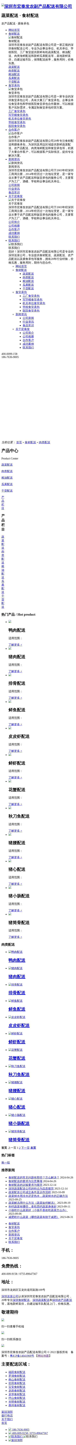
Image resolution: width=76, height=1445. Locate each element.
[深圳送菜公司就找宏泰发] (38, 6)
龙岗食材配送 (16, 1390)
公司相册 (28, 336)
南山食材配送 (16, 1379)
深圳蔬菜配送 (41, 1300)
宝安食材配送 (16, 1386)
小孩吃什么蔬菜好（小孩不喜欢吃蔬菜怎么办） (38, 1210)
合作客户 (28, 340)
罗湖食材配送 (16, 1375)
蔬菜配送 (28, 273)
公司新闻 (28, 318)
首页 (19, 442)
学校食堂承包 (31, 306)
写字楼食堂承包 (32, 299)
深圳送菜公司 (9, 1296)
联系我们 (28, 347)
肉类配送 (28, 277)
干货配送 (28, 288)
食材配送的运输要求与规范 (25, 1184)
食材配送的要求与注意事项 (25, 1181)
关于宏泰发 (23, 329)
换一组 (5, 1162)
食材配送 (21, 269)
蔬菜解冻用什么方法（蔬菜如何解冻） (32, 1202)
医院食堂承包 (31, 310)
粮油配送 (28, 281)
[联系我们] (15, 1436)
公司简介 (28, 332)
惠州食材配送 (16, 1405)
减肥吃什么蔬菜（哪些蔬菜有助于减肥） (33, 1217)
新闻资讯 (21, 314)
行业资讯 (28, 321)
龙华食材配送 (16, 1394)
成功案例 (28, 343)
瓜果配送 (28, 284)
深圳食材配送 (21, 1300)
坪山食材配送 (16, 1397)
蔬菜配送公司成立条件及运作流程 (29, 1192)
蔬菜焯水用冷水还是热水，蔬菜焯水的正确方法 (38, 1195)
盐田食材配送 (16, 1383)
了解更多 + (15, 644)
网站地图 (43, 1355)
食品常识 (28, 325)
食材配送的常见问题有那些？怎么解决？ (33, 1177)
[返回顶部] (15, 1440)
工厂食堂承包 (31, 295)
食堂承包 (21, 292)
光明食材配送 (16, 1401)
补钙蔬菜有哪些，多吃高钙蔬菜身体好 (32, 1206)
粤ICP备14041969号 (22, 1355)
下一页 (25, 1147)
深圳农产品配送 (62, 1300)
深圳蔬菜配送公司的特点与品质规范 (31, 1188)
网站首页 (21, 266)
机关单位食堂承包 (34, 303)
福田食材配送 (16, 1372)
